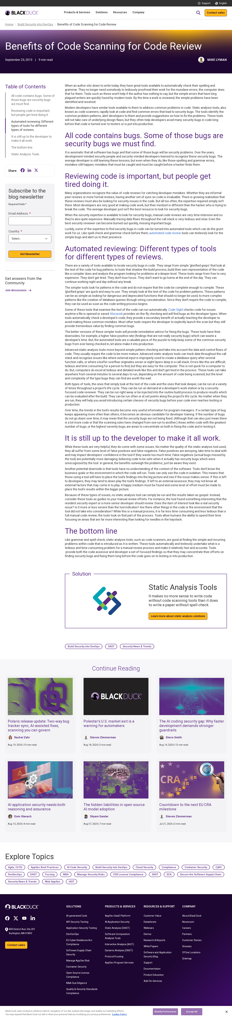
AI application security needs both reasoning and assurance (36, 807)
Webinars (149, 928)
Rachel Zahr (22, 737)
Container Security (196, 867)
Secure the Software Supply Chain (200, 874)
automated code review (165, 233)
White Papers (151, 946)
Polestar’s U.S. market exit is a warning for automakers (109, 723)
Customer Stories (192, 940)
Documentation (152, 968)
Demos (147, 934)
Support (206, 3)
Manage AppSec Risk (78, 960)
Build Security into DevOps (84, 646)
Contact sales (216, 12)
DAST (33, 874)
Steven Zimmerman (103, 737)
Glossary (187, 946)
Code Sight (175, 309)
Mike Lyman (217, 60)
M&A (66, 874)
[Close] (226, 1011)
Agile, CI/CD (15, 867)
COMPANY (188, 906)
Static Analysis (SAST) (117, 928)
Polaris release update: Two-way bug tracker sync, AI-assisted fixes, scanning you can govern (38, 725)
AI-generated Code (76, 915)
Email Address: (19, 213)
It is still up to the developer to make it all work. (31, 138)
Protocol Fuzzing (114, 956)
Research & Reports (154, 940)
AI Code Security (77, 867)
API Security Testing (77, 921)
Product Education (154, 974)
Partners (187, 934)
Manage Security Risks (91, 874)
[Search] (198, 12)
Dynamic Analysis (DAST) (119, 950)
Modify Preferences (165, 1011)
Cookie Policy (119, 1014)
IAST (71, 881)
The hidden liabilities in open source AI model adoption (114, 807)
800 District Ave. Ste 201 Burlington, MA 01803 (22, 931)
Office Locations (191, 952)
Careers (186, 928)
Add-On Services (153, 981)
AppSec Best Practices (45, 867)
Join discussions (15, 290)
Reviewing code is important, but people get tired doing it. (30, 113)
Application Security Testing (81, 928)
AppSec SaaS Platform (117, 915)
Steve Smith (174, 737)
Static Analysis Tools (25, 154)
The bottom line (21, 147)
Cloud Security (144, 867)
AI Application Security (117, 921)
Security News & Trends (137, 646)
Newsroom (188, 921)
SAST (111, 646)
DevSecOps (15, 874)
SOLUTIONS (73, 906)
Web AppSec (52, 881)
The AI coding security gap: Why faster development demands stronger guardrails (191, 725)
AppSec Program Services (119, 962)
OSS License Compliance (128, 874)
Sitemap (187, 958)
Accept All (191, 1011)
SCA (169, 874)
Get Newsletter (30, 254)
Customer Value (152, 915)
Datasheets (150, 921)
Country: (15, 231)
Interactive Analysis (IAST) (119, 944)
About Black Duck (191, 915)
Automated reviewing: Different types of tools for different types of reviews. (32, 125)
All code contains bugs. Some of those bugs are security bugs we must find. (33, 100)
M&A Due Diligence (76, 983)
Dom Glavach (22, 816)
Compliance (169, 867)
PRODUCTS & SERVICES (120, 906)
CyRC (219, 867)
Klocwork (116, 313)
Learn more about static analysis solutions (178, 616)
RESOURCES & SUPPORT (159, 906)
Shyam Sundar (99, 816)
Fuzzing (50, 874)
